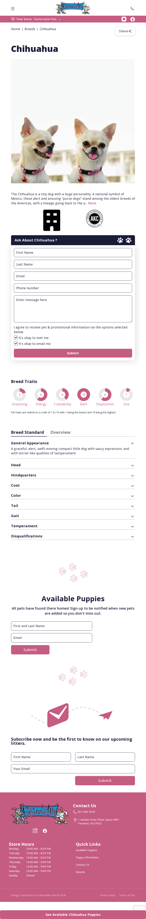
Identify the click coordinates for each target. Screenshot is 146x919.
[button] (123, 19)
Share (123, 31)
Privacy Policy (108, 895)
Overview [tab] (60, 432)
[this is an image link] (40, 813)
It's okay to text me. (33, 338)
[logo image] (73, 8)
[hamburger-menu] (13, 8)
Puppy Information (87, 857)
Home (15, 29)
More (92, 203)
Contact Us (82, 864)
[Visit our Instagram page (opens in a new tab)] (35, 830)
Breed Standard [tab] (27, 432)
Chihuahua (48, 29)
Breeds (30, 29)
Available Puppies (86, 850)
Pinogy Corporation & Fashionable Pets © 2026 (38, 895)
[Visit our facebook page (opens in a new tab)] (44, 830)
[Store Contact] (132, 8)
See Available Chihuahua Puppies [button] (73, 914)
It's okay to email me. (34, 343)
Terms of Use (127, 895)
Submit (73, 353)
